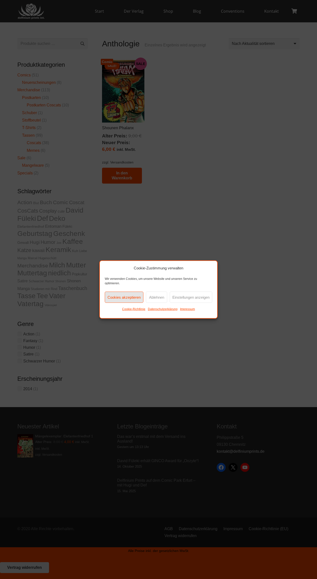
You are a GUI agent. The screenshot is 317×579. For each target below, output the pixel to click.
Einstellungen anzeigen (191, 297)
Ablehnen (156, 297)
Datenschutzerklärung (163, 309)
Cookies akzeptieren (124, 297)
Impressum (187, 309)
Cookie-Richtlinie (133, 309)
